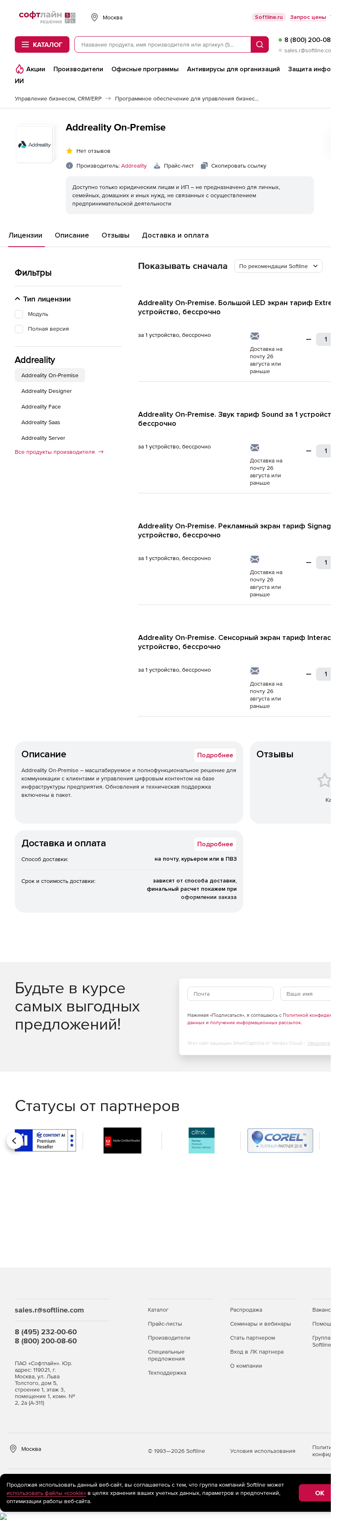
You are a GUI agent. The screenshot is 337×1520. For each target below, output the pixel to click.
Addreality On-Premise (49, 375)
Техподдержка (167, 1372)
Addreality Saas (40, 422)
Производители (169, 1337)
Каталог (158, 1309)
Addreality (134, 165)
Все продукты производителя (55, 451)
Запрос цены (308, 17)
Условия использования (262, 1451)
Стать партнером (252, 1337)
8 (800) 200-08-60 (46, 1340)
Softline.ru (269, 17)
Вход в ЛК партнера (257, 1351)
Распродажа (246, 1309)
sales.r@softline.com (310, 50)
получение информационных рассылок (255, 1022)
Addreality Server (43, 437)
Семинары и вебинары (260, 1323)
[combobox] (278, 266)
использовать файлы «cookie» (46, 1493)
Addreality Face (41, 406)
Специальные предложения (166, 1355)
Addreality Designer (46, 391)
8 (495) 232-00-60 (46, 1331)
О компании (246, 1365)
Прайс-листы (165, 1323)
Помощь (323, 1323)
